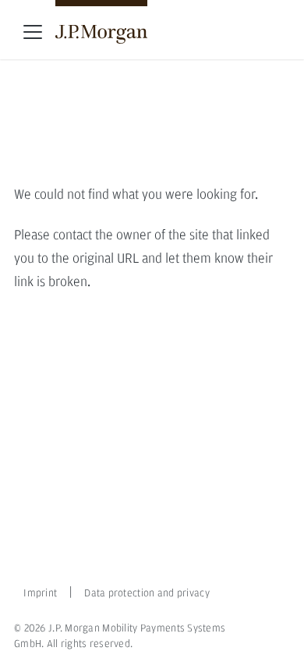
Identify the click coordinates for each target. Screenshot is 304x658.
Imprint (34, 593)
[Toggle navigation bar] (32, 32)
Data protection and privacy (147, 593)
